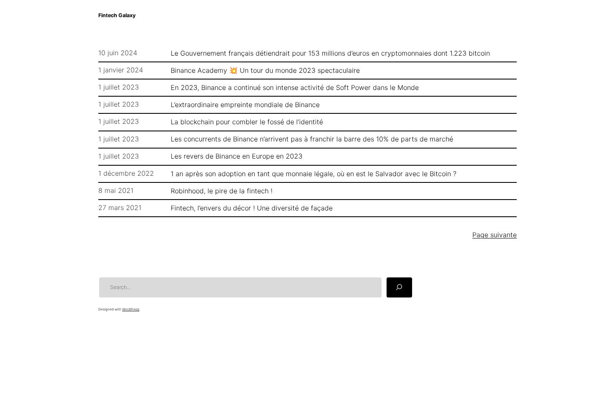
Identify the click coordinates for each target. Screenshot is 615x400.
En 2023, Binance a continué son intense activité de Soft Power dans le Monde (295, 87)
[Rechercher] (399, 287)
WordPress (130, 309)
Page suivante (494, 235)
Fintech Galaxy (117, 15)
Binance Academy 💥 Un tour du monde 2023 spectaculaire (265, 70)
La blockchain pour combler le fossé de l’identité (247, 122)
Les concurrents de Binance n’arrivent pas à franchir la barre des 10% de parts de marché (312, 139)
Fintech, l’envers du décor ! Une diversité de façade (252, 208)
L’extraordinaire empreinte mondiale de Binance (245, 104)
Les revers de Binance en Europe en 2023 (236, 156)
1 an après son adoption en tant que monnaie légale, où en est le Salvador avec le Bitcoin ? (313, 173)
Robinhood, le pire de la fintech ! (221, 191)
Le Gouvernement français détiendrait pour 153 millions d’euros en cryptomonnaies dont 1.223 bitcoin (330, 53)
